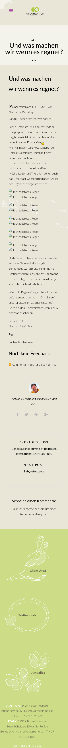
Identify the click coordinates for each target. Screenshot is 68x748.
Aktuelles (27, 648)
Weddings (28, 112)
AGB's (36, 745)
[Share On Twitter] (27, 414)
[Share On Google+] (46, 414)
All (33, 40)
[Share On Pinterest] (36, 414)
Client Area (27, 533)
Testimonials (27, 590)
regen (30, 342)
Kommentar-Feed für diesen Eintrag (33, 364)
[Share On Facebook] (18, 414)
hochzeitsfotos (18, 342)
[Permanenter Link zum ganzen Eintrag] (10, 106)
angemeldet (31, 508)
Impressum (21, 745)
